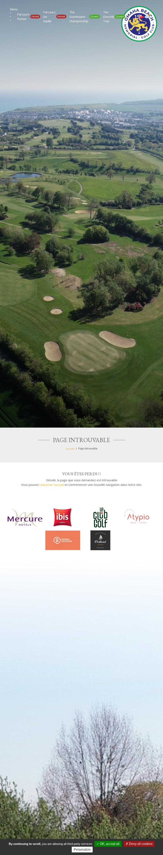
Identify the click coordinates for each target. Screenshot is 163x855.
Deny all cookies (140, 843)
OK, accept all (109, 843)
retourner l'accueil (52, 485)
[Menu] (10, 16)
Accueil (70, 448)
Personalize (82, 849)
